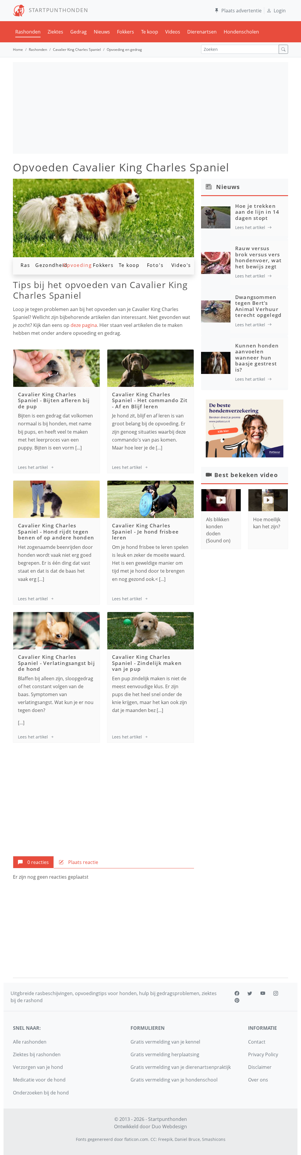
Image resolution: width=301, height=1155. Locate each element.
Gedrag (78, 32)
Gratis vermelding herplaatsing (165, 1054)
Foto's (155, 265)
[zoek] (283, 49)
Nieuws (102, 32)
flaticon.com (136, 1139)
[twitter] (250, 993)
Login (280, 10)
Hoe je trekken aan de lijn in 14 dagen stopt (257, 212)
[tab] (33, 862)
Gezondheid (51, 265)
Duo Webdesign (169, 1126)
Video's (181, 265)
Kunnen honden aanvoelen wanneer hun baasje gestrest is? (257, 357)
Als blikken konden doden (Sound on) (218, 530)
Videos (172, 32)
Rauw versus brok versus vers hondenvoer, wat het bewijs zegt (258, 257)
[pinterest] (237, 1000)
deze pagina (84, 325)
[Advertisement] (150, 108)
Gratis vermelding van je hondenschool (174, 1080)
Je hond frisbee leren (145, 534)
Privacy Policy (263, 1054)
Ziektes (55, 32)
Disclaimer (260, 1067)
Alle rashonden (29, 1042)
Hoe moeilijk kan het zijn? (266, 523)
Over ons (258, 1080)
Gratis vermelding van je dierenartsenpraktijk (181, 1067)
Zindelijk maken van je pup (147, 666)
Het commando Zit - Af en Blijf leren (150, 403)
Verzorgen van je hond (38, 1067)
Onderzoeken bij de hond (41, 1092)
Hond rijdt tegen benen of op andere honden (56, 534)
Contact (256, 1042)
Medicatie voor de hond (39, 1080)
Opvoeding (77, 265)
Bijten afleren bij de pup (54, 403)
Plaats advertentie (241, 10)
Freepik (165, 1139)
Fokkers (125, 32)
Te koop (149, 32)
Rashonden (28, 32)
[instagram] (275, 993)
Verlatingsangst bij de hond (56, 666)
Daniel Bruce (187, 1139)
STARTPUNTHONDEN (56, 10)
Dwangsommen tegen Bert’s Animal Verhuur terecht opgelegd (258, 306)
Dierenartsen (202, 32)
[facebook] (237, 993)
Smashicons (213, 1139)
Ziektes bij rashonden (37, 1054)
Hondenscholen (241, 32)
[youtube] (262, 993)
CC (153, 1139)
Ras (25, 265)
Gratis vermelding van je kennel (165, 1042)
